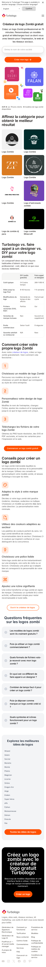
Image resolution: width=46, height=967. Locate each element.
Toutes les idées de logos (23, 832)
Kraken (7, 795)
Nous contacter (23, 937)
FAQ (18, 952)
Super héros (9, 799)
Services (20, 948)
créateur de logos (20, 352)
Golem (7, 755)
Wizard (7, 751)
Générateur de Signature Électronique (7, 929)
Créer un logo (23, 894)
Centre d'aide (22, 941)
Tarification (21, 933)
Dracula (7, 819)
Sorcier (7, 759)
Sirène (7, 783)
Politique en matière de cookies (36, 949)
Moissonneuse (10, 811)
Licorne (7, 779)
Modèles (34, 933)
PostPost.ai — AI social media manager (8, 944)
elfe (6, 803)
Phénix (7, 771)
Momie (7, 767)
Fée (5, 823)
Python (7, 807)
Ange (6, 791)
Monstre (7, 763)
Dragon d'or (9, 787)
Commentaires (22, 944)
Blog (33, 937)
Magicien (8, 775)
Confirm (29, 9)
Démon (7, 815)
